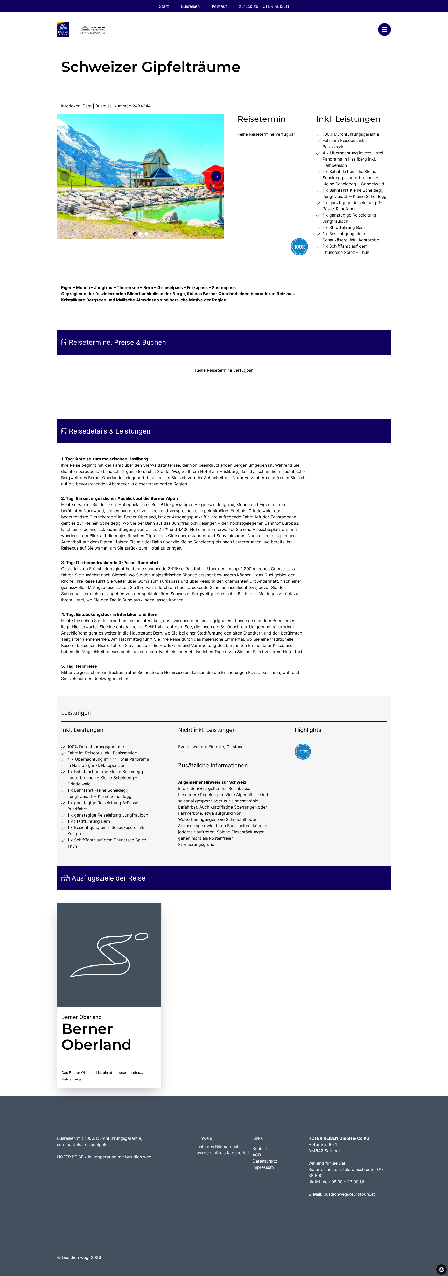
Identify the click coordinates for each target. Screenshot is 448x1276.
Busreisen (191, 6)
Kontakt (220, 6)
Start (164, 6)
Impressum (263, 1167)
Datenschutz (265, 1161)
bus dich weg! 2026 (81, 1257)
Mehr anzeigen (72, 1079)
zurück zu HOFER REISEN (264, 6)
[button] (135, 234)
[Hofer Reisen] (83, 29)
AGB (257, 1154)
